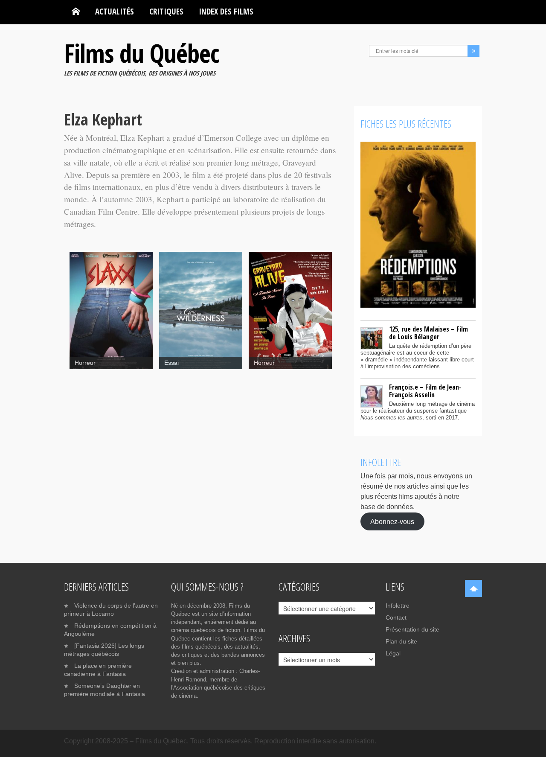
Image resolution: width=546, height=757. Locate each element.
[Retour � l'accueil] (75, 11)
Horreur (85, 363)
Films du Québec (141, 53)
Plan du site (401, 641)
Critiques (166, 11)
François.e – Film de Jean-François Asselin (425, 390)
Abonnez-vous (392, 521)
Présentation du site (412, 629)
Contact (396, 617)
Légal (393, 653)
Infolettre (398, 605)
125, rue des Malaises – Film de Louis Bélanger (428, 332)
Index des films (226, 11)
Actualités (114, 11)
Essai (171, 363)
